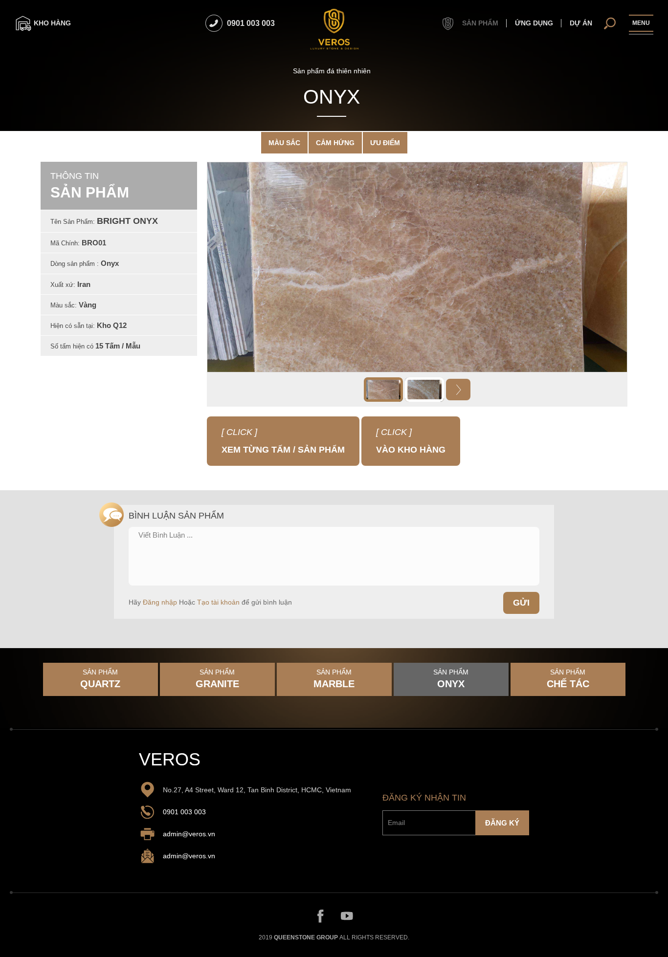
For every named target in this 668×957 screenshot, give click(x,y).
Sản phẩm (479, 23)
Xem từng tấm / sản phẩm (278, 435)
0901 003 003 (184, 812)
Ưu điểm (385, 143)
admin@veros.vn (189, 834)
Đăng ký (502, 822)
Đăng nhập (160, 602)
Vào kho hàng (410, 440)
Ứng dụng (534, 23)
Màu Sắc (284, 143)
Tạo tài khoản (218, 602)
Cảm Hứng (335, 143)
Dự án (581, 23)
